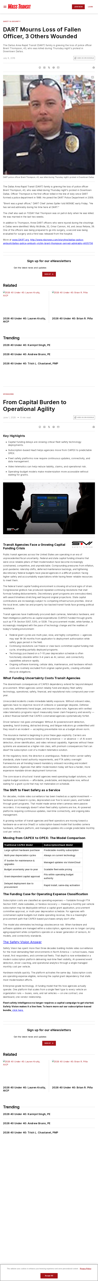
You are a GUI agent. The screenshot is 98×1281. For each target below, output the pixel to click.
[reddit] (53, 67)
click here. (17, 1010)
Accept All (49, 1276)
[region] (49, 1272)
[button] (5, 7)
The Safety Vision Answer (22, 942)
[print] (93, 67)
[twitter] (49, 67)
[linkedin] (44, 67)
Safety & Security (11, 21)
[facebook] (40, 67)
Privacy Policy (85, 1269)
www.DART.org (20, 239)
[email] (58, 67)
